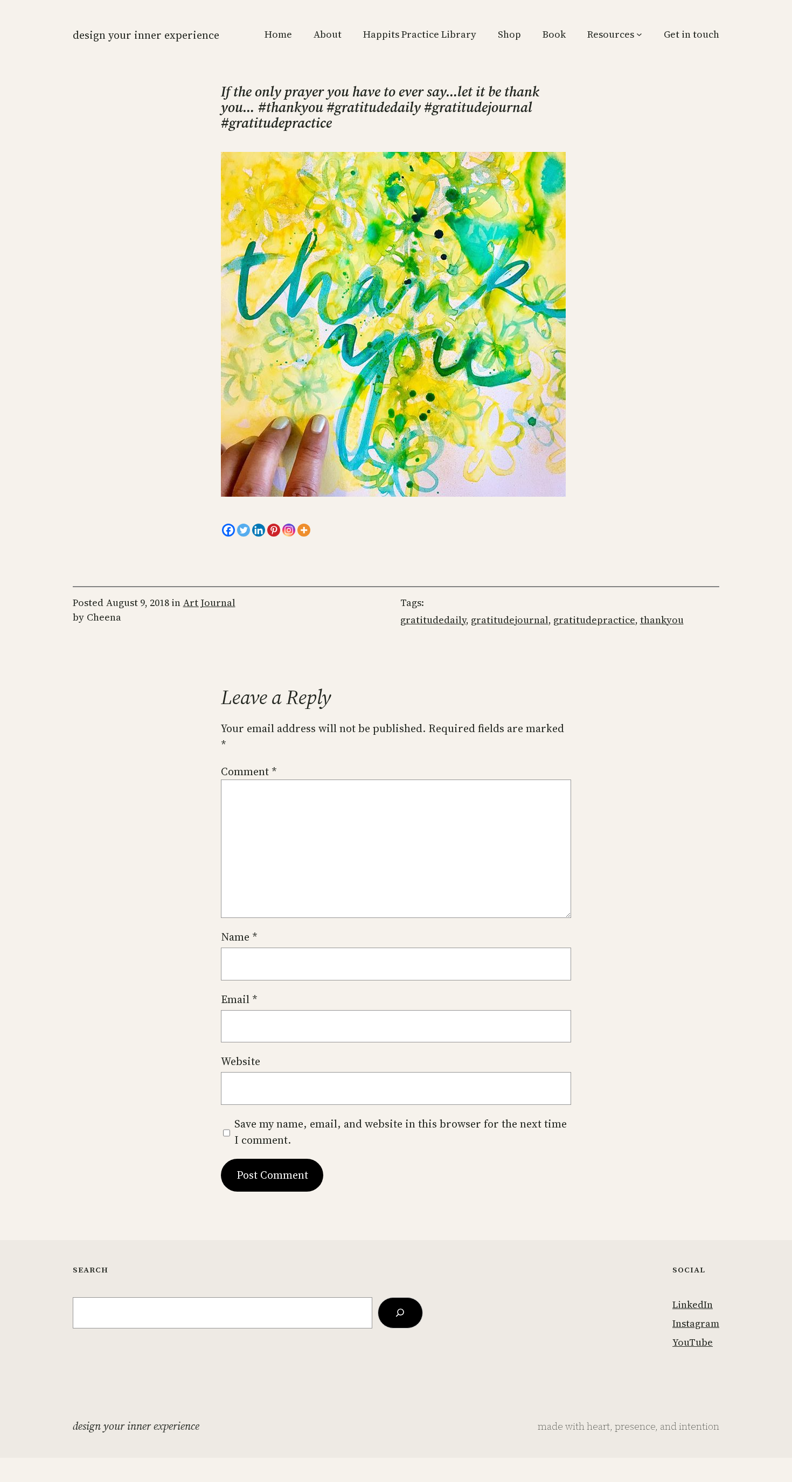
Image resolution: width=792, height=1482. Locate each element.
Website (240, 1061)
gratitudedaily (433, 620)
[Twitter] (243, 530)
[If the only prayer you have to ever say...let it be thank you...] (393, 492)
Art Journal (209, 602)
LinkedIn (692, 1304)
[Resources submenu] (639, 34)
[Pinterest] (273, 530)
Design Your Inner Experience (146, 35)
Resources (610, 34)
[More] (303, 530)
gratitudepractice (594, 620)
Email (239, 999)
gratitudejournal (509, 620)
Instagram (695, 1323)
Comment (249, 771)
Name (239, 936)
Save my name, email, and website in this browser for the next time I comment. (400, 1131)
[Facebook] (228, 530)
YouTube (692, 1342)
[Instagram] (288, 530)
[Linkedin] (258, 530)
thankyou (662, 620)
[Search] (400, 1312)
